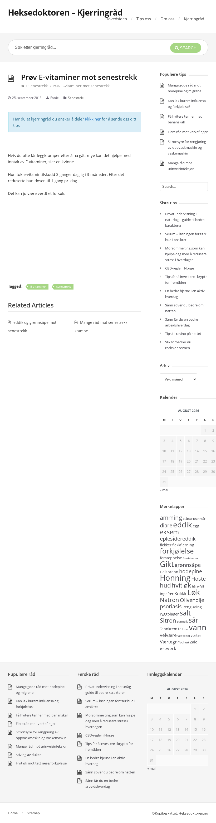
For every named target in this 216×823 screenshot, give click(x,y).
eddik (182, 524)
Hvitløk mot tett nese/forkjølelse (41, 763)
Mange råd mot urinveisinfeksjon (41, 746)
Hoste (198, 578)
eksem (169, 531)
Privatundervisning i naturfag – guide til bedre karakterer (184, 219)
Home (13, 813)
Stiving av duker (28, 754)
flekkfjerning (183, 544)
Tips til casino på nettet (183, 333)
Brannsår (199, 519)
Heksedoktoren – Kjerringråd (65, 12)
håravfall (198, 586)
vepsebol (184, 636)
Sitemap (33, 813)
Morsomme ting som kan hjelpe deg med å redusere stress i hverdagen (186, 254)
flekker (165, 544)
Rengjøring (192, 606)
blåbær (187, 519)
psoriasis (171, 606)
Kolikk (180, 593)
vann (198, 627)
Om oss (167, 18)
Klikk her (93, 119)
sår (193, 620)
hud (165, 585)
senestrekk (63, 286)
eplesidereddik (178, 538)
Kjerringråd (194, 18)
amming (171, 517)
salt (185, 613)
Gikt (167, 564)
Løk (193, 592)
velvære (168, 635)
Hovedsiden (116, 18)
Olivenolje (192, 600)
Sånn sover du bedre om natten (110, 772)
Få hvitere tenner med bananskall (42, 715)
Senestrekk (38, 85)
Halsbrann (169, 571)
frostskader (190, 558)
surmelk (182, 621)
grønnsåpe (188, 565)
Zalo (193, 641)
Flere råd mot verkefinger (188, 131)
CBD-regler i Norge (180, 268)
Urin (185, 629)
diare (166, 525)
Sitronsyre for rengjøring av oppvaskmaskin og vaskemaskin (187, 147)
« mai (151, 768)
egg (196, 525)
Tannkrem (168, 628)
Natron (169, 600)
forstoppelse (171, 557)
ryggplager (169, 614)
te (179, 628)
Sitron (168, 620)
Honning (175, 577)
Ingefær (167, 593)
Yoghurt (183, 642)
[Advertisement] (74, 240)
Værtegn (169, 641)
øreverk (168, 648)
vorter (196, 635)
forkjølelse (177, 551)
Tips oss (143, 18)
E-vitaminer (38, 286)
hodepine (190, 571)
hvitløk (181, 585)
